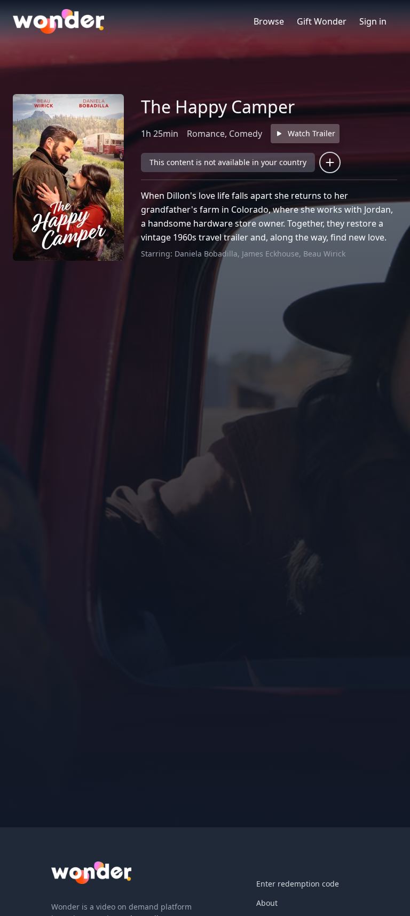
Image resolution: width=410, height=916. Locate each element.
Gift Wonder (321, 21)
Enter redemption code (297, 884)
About (267, 903)
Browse (269, 21)
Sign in (373, 21)
